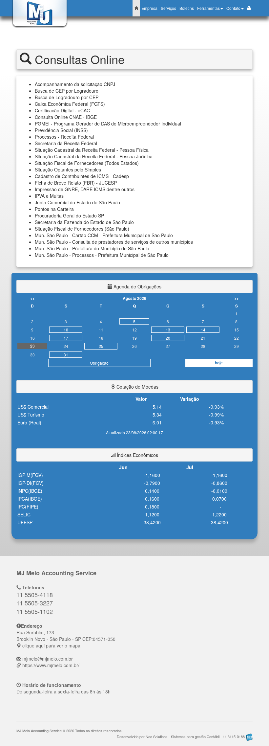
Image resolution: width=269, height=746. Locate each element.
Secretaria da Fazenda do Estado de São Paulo (84, 222)
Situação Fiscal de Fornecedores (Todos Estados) (87, 163)
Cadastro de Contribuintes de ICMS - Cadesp (82, 176)
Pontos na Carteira (54, 209)
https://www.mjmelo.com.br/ (50, 665)
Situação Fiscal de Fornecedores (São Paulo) (82, 228)
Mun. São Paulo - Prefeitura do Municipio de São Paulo (92, 248)
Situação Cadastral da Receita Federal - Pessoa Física (92, 150)
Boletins (186, 8)
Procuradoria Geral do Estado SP (69, 215)
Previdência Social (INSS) (61, 130)
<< (32, 298)
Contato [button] (233, 8)
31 (66, 354)
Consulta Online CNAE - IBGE (66, 117)
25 (101, 346)
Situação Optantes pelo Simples (68, 169)
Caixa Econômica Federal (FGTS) (70, 104)
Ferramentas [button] (208, 8)
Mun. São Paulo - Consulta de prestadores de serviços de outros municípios (114, 241)
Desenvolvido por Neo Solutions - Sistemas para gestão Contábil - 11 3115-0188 (181, 736)
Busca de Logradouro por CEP (66, 97)
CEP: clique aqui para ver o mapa (65, 639)
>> (236, 298)
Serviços (168, 8)
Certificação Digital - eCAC (62, 110)
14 (203, 329)
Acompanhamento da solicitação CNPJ (75, 84)
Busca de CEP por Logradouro (66, 90)
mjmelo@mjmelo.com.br (47, 658)
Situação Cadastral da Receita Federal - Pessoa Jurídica (94, 156)
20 (168, 338)
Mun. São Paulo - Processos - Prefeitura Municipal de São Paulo (102, 255)
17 (66, 338)
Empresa (149, 8)
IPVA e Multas (49, 195)
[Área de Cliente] (249, 8)
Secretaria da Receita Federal (66, 143)
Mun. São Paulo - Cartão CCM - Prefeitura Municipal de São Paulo (104, 235)
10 (66, 329)
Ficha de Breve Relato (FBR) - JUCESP (76, 182)
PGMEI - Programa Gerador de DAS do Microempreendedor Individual (108, 123)
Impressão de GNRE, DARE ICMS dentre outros (84, 189)
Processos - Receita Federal (64, 136)
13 (168, 329)
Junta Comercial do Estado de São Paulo (77, 202)
